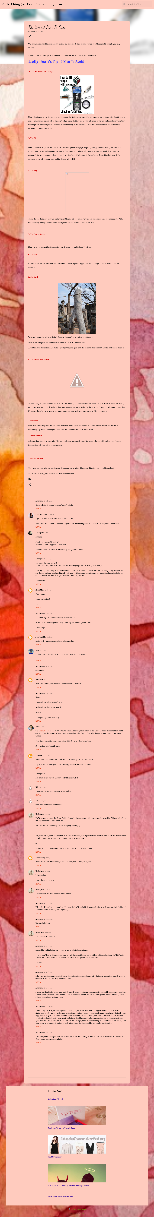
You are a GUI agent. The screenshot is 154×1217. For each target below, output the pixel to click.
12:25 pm (42, 787)
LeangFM (39, 532)
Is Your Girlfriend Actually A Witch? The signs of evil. (68, 1186)
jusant (82, 1213)
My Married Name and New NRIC (61, 1196)
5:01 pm (49, 613)
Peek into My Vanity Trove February (62, 1128)
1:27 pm (47, 533)
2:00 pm (48, 858)
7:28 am (47, 871)
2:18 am (43, 727)
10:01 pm (49, 919)
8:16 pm (49, 666)
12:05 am (48, 932)
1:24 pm (49, 946)
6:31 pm (49, 988)
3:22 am (47, 755)
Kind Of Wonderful (55, 1157)
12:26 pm (51, 514)
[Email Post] (29, 480)
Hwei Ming (39, 589)
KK (36, 787)
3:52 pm (48, 590)
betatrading (40, 857)
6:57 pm (49, 637)
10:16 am (49, 1006)
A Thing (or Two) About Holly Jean (34, 4)
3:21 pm (49, 1032)
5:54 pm (49, 972)
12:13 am (49, 693)
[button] (29, 36)
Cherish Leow (41, 514)
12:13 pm (49, 501)
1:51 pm (49, 903)
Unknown (39, 755)
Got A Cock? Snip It (55, 1099)
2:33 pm (47, 814)
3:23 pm (49, 559)
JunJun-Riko (40, 636)
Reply (38, 508)
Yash (37, 726)
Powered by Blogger (78, 1209)
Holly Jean (39, 814)
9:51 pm (47, 680)
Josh (37, 650)
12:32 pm (42, 801)
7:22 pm (42, 650)
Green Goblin (44, 730)
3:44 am (49, 774)
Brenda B (39, 679)
